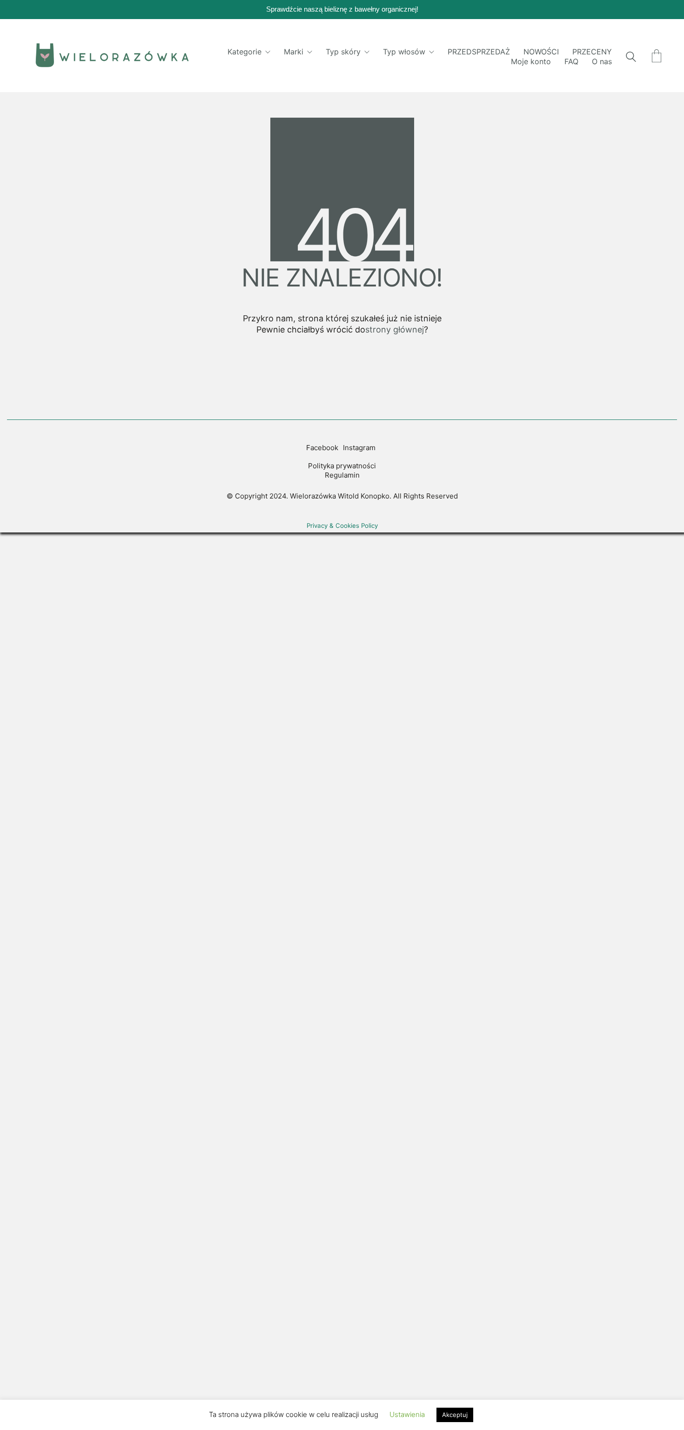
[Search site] (631, 58)
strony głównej (394, 329)
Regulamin (342, 475)
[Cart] (656, 57)
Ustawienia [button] (407, 1414)
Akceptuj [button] (455, 1414)
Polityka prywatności (342, 465)
